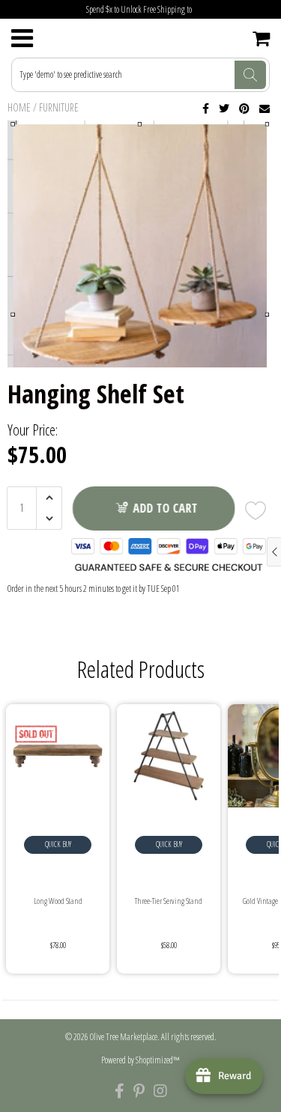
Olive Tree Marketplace (123, 1036)
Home (19, 107)
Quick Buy (58, 844)
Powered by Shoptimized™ (140, 1060)
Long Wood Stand (58, 900)
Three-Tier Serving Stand (168, 900)
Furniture (59, 107)
